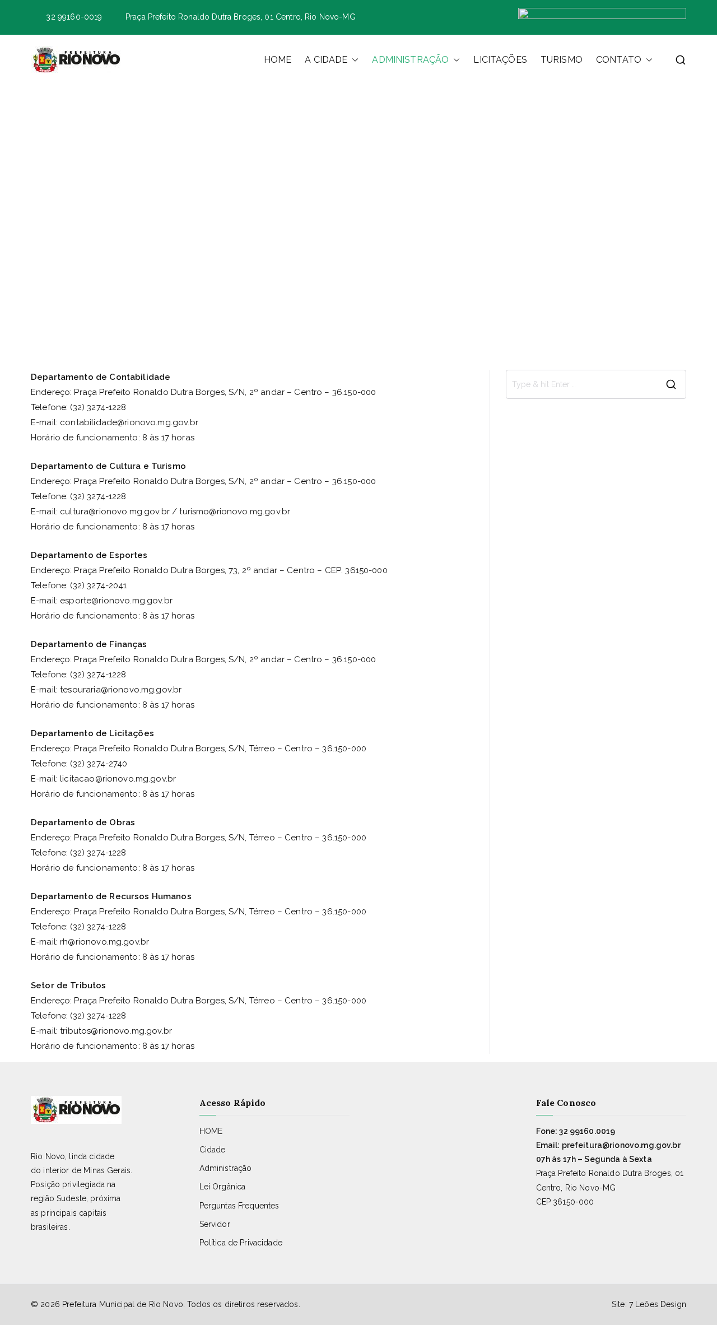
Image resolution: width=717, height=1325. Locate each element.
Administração (225, 1168)
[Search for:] (596, 384)
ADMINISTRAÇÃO (410, 59)
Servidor (214, 1224)
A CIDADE (326, 59)
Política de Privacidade (240, 1242)
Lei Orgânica (222, 1186)
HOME (278, 59)
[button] (352, 60)
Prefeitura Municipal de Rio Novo (122, 1304)
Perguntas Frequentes (239, 1205)
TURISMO (562, 59)
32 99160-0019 (74, 16)
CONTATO (618, 59)
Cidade (212, 1149)
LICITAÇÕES (500, 59)
